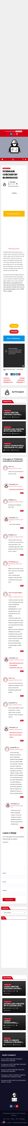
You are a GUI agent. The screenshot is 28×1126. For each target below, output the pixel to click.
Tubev (10, 678)
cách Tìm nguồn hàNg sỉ (15, 592)
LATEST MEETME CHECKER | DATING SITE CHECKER (12, 414)
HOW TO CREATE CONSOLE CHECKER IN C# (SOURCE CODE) (13, 1042)
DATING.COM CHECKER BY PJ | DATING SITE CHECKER (14, 431)
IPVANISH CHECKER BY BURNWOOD (21, 380)
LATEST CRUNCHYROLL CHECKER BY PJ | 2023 (14, 446)
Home (4, 1119)
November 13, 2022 (10, 991)
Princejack (12, 182)
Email (4, 881)
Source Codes (7, 1038)
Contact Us (9, 1122)
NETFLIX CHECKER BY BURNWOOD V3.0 (8, 380)
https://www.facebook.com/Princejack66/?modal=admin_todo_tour (16, 665)
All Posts (13, 1119)
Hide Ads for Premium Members (20, 1122)
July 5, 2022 (8, 1044)
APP (17, 1119)
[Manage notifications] (4, 1122)
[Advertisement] (14, 64)
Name (5, 873)
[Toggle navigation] (13, 159)
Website (5, 890)
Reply (22, 477)
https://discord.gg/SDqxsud (16, 489)
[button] (23, 159)
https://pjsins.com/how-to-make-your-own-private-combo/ (16, 735)
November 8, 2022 (10, 1025)
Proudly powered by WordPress (10, 1113)
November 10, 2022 (10, 1008)
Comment (6, 842)
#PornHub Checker (13, 186)
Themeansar (14, 1115)
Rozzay (3, 1069)
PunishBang (12, 562)
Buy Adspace (22, 1119)
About (8, 1119)
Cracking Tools (6, 168)
